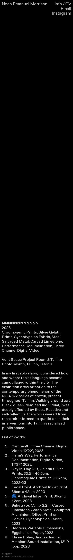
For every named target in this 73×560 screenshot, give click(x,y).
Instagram (61, 13)
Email (66, 9)
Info (58, 4)
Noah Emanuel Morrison (24, 4)
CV (68, 4)
